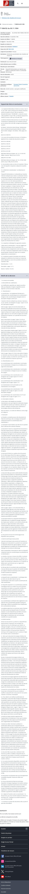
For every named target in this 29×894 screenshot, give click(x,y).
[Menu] (22, 3)
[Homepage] (0, 24)
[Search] (17, 3)
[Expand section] (26, 828)
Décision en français (17, 58)
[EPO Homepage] (8, 3)
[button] (14, 104)
